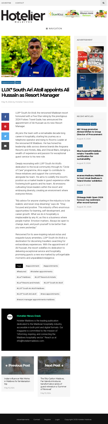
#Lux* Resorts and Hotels (28, 283)
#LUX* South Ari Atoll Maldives (30, 288)
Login (57, 419)
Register (47, 419)
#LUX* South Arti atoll (26, 294)
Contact (19, 3)
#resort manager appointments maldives (35, 299)
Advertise (6, 3)
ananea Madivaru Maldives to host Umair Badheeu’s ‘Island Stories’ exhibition (90, 178)
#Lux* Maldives (23, 277)
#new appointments (50, 294)
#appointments (51, 266)
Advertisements (23, 419)
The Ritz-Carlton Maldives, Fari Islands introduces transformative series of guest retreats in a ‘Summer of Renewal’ (53, 384)
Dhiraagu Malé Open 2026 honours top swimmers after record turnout (90, 200)
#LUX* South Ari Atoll (53, 283)
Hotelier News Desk (24, 102)
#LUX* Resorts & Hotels (45, 277)
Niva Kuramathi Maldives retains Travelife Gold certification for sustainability (89, 155)
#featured (21, 271)
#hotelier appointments (41, 271)
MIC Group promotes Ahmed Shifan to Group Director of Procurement (89, 132)
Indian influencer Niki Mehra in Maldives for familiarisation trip (17, 381)
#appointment (32, 266)
